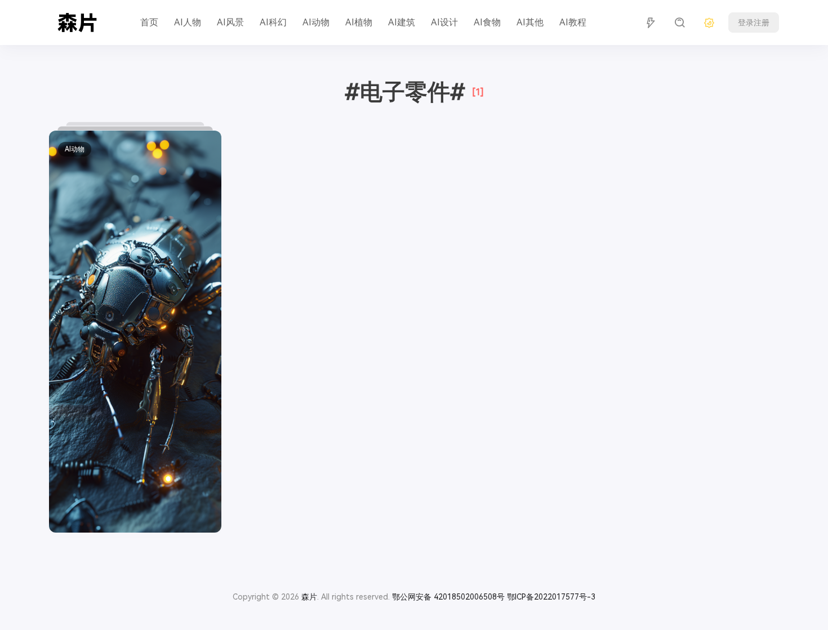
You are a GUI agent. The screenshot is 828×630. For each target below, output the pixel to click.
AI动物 (316, 22)
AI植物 (358, 22)
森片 (309, 596)
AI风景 (230, 22)
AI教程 (572, 22)
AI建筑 (401, 22)
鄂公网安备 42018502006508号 (448, 596)
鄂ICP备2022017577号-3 (551, 596)
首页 (149, 22)
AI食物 (487, 22)
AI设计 (444, 22)
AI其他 (530, 22)
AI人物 (187, 22)
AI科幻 (273, 22)
